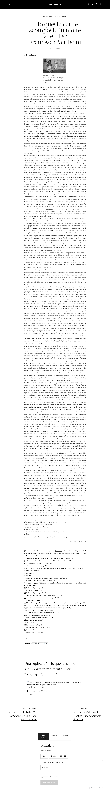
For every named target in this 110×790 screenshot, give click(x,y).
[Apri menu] (9, 4)
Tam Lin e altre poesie (70, 333)
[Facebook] (96, 4)
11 (25, 583)
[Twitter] (92, 4)
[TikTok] (100, 4)
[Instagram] (88, 4)
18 (25, 603)
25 (25, 625)
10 (50, 267)
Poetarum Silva (55, 4)
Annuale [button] (65, 735)
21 (25, 615)
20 (25, 613)
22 (25, 617)
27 (25, 630)
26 (53, 497)
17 (81, 360)
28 (25, 632)
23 (25, 620)
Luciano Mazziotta (49, 16)
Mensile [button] (54, 735)
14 (25, 593)
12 (25, 588)
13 (25, 590)
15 (25, 595)
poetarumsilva (62, 16)
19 (25, 610)
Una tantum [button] (43, 736)
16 (42, 343)
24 (25, 622)
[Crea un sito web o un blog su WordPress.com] (102, 760)
